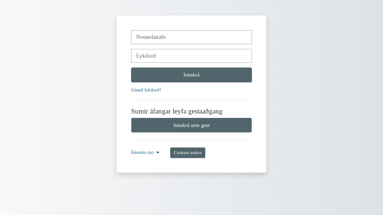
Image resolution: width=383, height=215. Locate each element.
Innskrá (191, 75)
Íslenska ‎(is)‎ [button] (143, 152)
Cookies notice (188, 152)
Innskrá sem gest (191, 125)
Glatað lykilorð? (146, 89)
